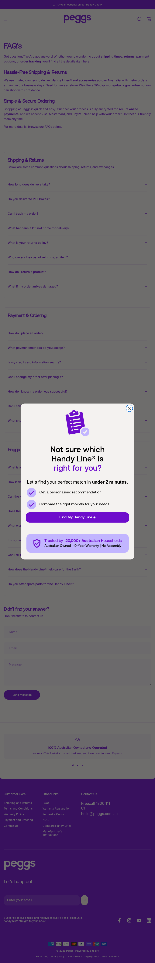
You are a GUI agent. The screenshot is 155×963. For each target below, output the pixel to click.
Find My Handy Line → (77, 517)
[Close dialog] (129, 408)
